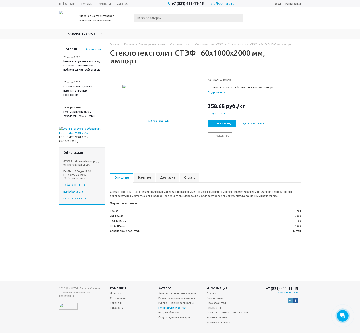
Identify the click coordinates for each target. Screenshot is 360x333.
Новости (115, 293)
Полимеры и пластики (172, 307)
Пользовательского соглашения (227, 312)
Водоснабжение (168, 312)
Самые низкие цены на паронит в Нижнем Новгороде (77, 90)
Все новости (93, 49)
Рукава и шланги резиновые (176, 302)
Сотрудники (118, 298)
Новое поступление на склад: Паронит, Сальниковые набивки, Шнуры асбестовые (81, 65)
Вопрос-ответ (216, 298)
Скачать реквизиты (75, 198)
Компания (118, 288)
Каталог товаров (81, 33)
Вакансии (116, 302)
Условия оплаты (217, 317)
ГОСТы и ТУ (214, 307)
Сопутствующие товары (174, 317)
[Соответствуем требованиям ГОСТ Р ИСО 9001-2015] (82, 132)
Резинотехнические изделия (176, 298)
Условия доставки (218, 322)
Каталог (164, 288)
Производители (217, 302)
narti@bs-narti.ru (221, 3)
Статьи (211, 293)
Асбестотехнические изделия (177, 293)
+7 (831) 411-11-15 (188, 3)
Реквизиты (117, 307)
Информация (217, 288)
